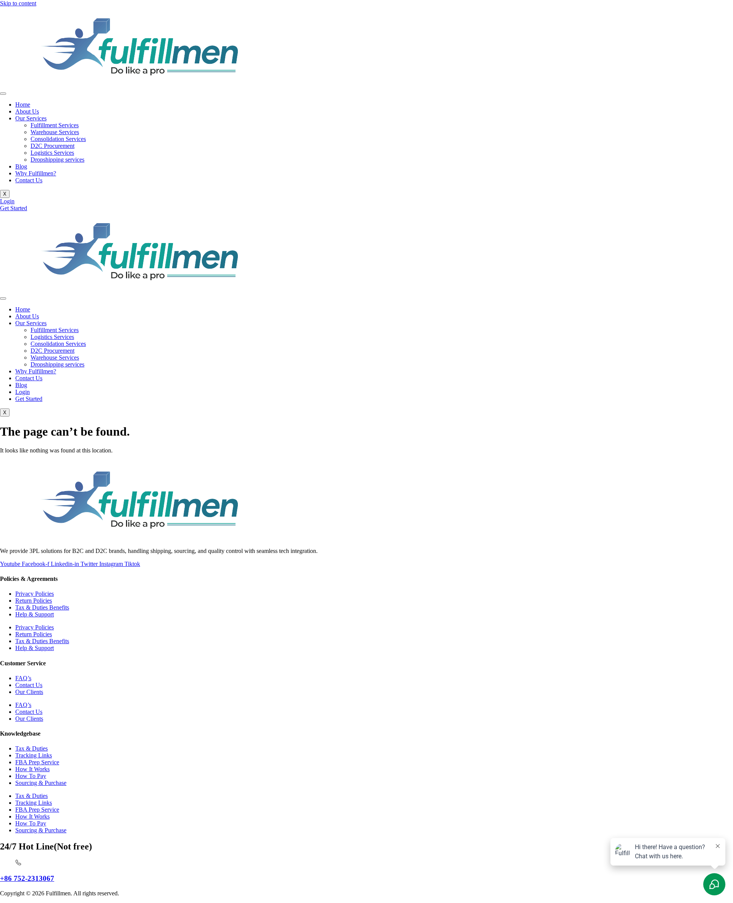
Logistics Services (52, 152)
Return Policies (33, 600)
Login (22, 392)
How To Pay (30, 776)
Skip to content (18, 3)
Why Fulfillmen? (35, 173)
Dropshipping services (57, 159)
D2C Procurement (52, 146)
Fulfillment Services (55, 125)
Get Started (28, 399)
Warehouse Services (55, 132)
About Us (27, 111)
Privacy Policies (34, 593)
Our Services (31, 118)
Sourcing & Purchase (40, 783)
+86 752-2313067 (27, 878)
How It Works (32, 769)
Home (22, 104)
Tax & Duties (31, 748)
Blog (21, 166)
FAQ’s (23, 678)
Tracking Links (33, 755)
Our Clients (29, 692)
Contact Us (28, 180)
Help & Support (34, 614)
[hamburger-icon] (3, 93)
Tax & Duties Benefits (42, 607)
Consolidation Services (58, 139)
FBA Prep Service (37, 762)
